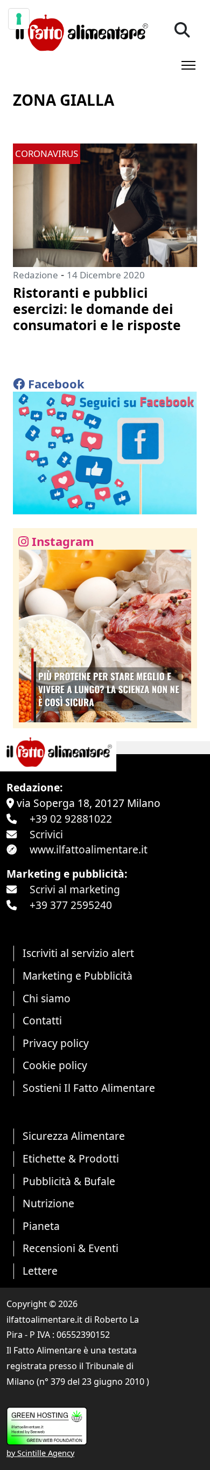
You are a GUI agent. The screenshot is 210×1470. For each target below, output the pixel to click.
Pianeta (41, 1226)
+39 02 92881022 (71, 818)
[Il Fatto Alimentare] (80, 31)
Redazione (35, 275)
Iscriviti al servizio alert (78, 953)
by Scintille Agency (40, 1453)
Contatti (42, 1020)
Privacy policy (56, 1043)
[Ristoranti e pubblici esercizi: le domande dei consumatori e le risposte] (105, 204)
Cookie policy (55, 1065)
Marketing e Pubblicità (77, 975)
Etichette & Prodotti (71, 1158)
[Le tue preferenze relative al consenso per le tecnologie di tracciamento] (19, 19)
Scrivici (46, 834)
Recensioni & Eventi (70, 1248)
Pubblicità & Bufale (69, 1181)
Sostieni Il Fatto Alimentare (89, 1088)
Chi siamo (47, 998)
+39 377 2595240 (71, 905)
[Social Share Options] (28, 714)
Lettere (40, 1270)
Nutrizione (48, 1203)
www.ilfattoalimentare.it (89, 849)
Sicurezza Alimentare (74, 1136)
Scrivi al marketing (75, 889)
